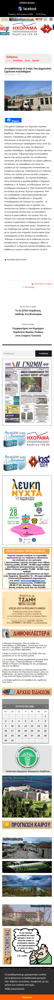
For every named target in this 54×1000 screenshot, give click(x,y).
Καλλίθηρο (18, 60)
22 (45, 731)
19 (25, 731)
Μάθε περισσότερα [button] (14, 988)
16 (6, 731)
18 (19, 731)
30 (6, 741)
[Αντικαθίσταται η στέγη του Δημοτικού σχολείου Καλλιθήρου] (28, 96)
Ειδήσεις (12, 56)
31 (12, 741)
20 (32, 731)
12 (25, 726)
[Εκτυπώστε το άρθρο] (32, 284)
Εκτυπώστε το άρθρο (43, 284)
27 (32, 736)
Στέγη (27, 60)
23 (6, 736)
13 (32, 726)
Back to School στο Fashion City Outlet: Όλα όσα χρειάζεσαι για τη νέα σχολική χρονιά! (24, 654)
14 (38, 726)
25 (19, 736)
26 (25, 736)
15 (45, 726)
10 (12, 726)
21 (38, 731)
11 (19, 726)
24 (12, 736)
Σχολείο (35, 60)
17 (12, 731)
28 (38, 736)
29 (45, 736)
